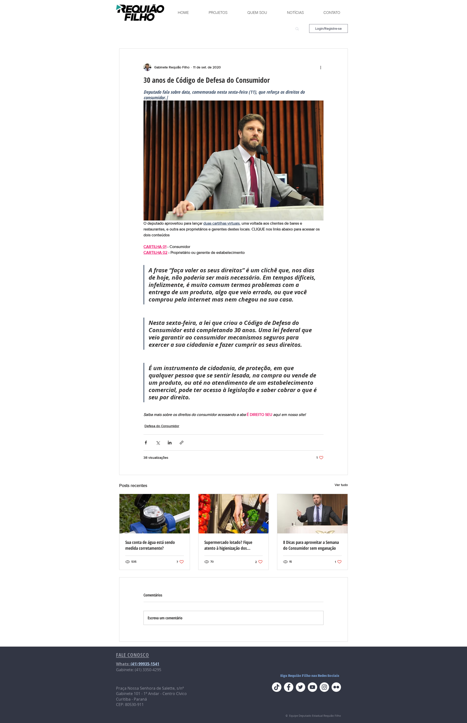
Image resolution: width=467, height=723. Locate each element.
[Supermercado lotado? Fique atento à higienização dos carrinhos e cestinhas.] (233, 513)
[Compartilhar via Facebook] (146, 442)
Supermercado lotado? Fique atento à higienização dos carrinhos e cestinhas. (228, 545)
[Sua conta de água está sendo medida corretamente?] (154, 513)
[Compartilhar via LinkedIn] (169, 442)
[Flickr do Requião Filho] (336, 687)
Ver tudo (341, 485)
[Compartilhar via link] (181, 442)
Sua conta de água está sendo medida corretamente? (150, 545)
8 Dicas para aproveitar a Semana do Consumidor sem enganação (311, 545)
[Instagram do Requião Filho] (324, 687)
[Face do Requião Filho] (288, 687)
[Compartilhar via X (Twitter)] (157, 442)
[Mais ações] (320, 67)
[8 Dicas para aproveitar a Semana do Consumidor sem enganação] (312, 513)
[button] (297, 28)
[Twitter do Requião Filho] (300, 687)
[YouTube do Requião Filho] (312, 687)
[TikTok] (276, 687)
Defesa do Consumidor (161, 426)
